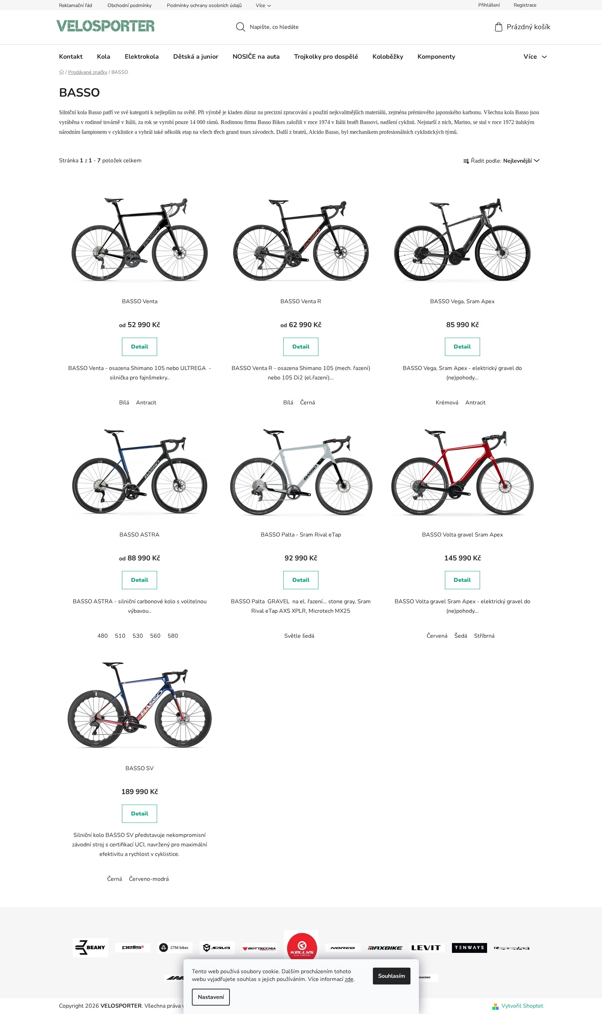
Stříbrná (484, 636)
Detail (139, 347)
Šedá (460, 636)
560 (155, 636)
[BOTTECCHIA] (259, 947)
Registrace (525, 5)
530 (137, 636)
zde (349, 979)
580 (173, 636)
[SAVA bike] (217, 947)
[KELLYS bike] (301, 947)
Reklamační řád (75, 5)
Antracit (146, 403)
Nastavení (211, 997)
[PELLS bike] (132, 947)
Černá (307, 403)
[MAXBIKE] (385, 948)
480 (102, 636)
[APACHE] (181, 978)
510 (120, 636)
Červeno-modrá (149, 879)
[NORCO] (343, 947)
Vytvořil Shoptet (522, 1006)
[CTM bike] (175, 947)
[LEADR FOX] (511, 948)
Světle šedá (299, 636)
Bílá (124, 403)
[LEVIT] (427, 947)
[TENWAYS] (469, 947)
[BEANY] (90, 947)
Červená (437, 636)
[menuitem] (71, 57)
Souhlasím (391, 976)
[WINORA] (420, 978)
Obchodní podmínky (129, 5)
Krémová (447, 403)
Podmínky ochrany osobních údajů (204, 5)
